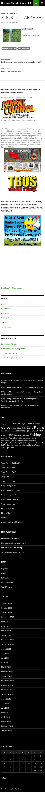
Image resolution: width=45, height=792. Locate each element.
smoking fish (24, 48)
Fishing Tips (13, 443)
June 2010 (5, 708)
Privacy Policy (6, 318)
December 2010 (7, 681)
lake (8, 445)
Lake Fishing (14, 445)
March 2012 (6, 631)
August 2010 (6, 699)
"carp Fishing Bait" (8, 467)
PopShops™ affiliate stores (11, 288)
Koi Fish (4, 445)
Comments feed (7, 582)
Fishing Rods (32, 440)
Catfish (40, 431)
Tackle (3, 448)
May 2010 (5, 712)
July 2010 (5, 703)
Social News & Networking (11, 353)
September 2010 (7, 694)
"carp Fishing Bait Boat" (10, 463)
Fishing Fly (32, 438)
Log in (3, 573)
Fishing (35, 434)
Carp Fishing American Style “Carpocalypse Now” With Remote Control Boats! (20, 400)
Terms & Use (6, 327)
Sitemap (4, 322)
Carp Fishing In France (8, 431)
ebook (3, 435)
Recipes (32, 445)
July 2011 (5, 653)
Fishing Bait (4, 438)
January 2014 (6, 603)
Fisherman (16, 435)
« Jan (4, 778)
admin (14, 22)
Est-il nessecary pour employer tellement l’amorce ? (21, 60)
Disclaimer (5, 313)
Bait (14, 423)
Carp (5, 427)
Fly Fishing (24, 443)
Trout (12, 447)
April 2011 (5, 662)
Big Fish (24, 424)
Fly (19, 443)
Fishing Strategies (8, 508)
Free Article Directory (9, 344)
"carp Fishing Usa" (8, 481)
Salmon (37, 445)
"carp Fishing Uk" (8, 477)
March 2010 (6, 721)
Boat (29, 424)
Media (3, 517)
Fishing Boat (13, 438)
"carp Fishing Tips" (8, 472)
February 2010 (7, 726)
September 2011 (7, 644)
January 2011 (6, 676)
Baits (19, 424)
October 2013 (6, 608)
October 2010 (6, 690)
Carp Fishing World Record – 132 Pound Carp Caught (22, 387)
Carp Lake (33, 431)
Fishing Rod (24, 440)
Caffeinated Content (31, 35)
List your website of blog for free (13, 349)
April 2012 (5, 626)
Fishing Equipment (23, 438)
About (3, 304)
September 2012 (7, 617)
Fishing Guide (5, 440)
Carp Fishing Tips (9, 48)
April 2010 (5, 717)
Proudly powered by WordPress (11, 789)
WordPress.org (7, 587)
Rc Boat (26, 445)
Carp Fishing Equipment (10, 490)
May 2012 (5, 622)
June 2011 (5, 658)
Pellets (21, 445)
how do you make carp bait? (12, 69)
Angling (3, 424)
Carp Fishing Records (9, 499)
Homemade (33, 443)
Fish (9, 435)
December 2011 (7, 640)
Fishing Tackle (5, 443)
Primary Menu (42, 3)
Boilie (33, 424)
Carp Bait (13, 428)
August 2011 (6, 649)
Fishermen (25, 435)
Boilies (37, 424)
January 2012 (6, 635)
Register (4, 569)
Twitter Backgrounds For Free (12, 358)
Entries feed (5, 578)
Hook (40, 442)
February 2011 (7, 671)
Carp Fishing (35, 427)
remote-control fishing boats (12, 522)
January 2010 (6, 731)
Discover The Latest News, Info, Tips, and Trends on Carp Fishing (17, 3)
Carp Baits (22, 428)
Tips (7, 447)
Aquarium (9, 424)
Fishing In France (15, 440)
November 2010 (7, 685)
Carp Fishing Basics (9, 13)
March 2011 (6, 667)
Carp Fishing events (8, 495)
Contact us (5, 309)
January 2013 (6, 612)
